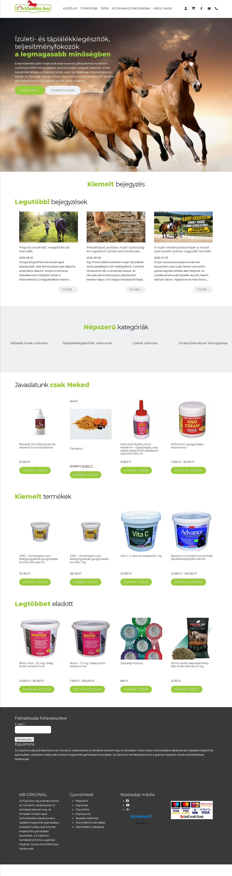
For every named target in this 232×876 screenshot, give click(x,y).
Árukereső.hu (141, 823)
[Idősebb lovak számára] (29, 343)
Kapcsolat (82, 805)
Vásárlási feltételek (87, 818)
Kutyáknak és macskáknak (131, 8)
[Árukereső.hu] (141, 817)
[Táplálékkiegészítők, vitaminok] (87, 343)
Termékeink (89, 8)
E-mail (20, 724)
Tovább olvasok (63, 90)
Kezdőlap (70, 8)
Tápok (104, 8)
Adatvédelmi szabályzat (90, 826)
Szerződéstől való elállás (90, 822)
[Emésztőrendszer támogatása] (203, 343)
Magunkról (82, 800)
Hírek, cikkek (162, 8)
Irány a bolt (30, 90)
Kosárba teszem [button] (35, 470)
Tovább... (68, 289)
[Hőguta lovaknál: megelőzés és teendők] (48, 227)
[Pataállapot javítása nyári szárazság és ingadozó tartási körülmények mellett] (116, 227)
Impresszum (83, 813)
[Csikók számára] (145, 343)
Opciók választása (188, 470)
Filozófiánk (82, 809)
